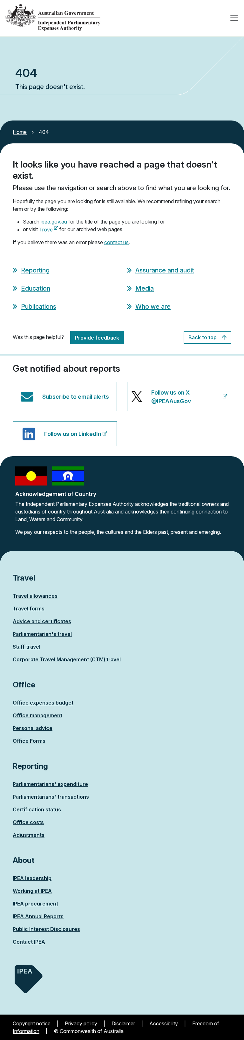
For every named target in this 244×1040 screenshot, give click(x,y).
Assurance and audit (164, 270)
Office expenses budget (43, 702)
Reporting (35, 270)
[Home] (52, 17)
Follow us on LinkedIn (72, 438)
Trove (48, 229)
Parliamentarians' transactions (51, 797)
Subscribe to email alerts (75, 396)
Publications (38, 306)
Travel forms (28, 608)
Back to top (203, 337)
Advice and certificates (42, 621)
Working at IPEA (32, 891)
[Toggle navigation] (234, 18)
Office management (37, 715)
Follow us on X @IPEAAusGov (176, 400)
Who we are (153, 306)
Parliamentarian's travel (42, 634)
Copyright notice (32, 1023)
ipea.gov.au (54, 221)
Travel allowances (35, 596)
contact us (116, 242)
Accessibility (163, 1023)
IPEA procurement (35, 903)
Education (35, 288)
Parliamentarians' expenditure (50, 784)
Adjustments (28, 835)
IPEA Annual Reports (38, 916)
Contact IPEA (29, 942)
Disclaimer (123, 1023)
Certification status (37, 809)
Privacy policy (81, 1023)
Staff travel (26, 647)
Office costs (28, 822)
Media (144, 288)
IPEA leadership (32, 878)
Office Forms (29, 741)
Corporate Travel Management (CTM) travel (67, 659)
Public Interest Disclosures (46, 929)
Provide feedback (97, 337)
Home (20, 132)
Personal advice (32, 728)
